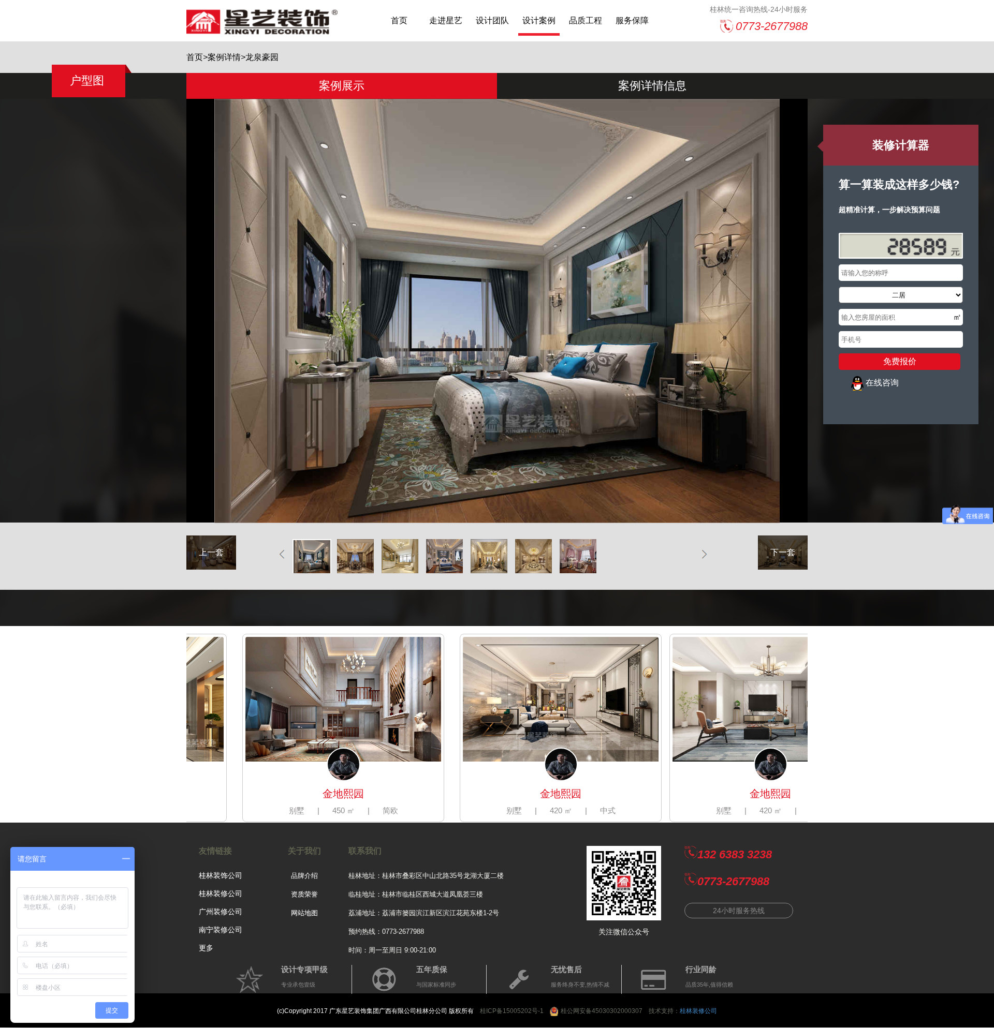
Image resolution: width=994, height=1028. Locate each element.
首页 (399, 20)
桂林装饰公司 (220, 875)
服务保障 (632, 20)
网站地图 (304, 913)
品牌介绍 (304, 876)
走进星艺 (445, 20)
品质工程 (585, 20)
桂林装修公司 (220, 893)
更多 (206, 948)
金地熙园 (251, 793)
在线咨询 (882, 382)
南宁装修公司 (220, 930)
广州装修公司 (220, 911)
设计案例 (539, 20)
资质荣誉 (304, 894)
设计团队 (492, 20)
